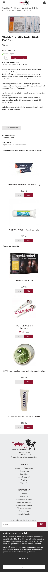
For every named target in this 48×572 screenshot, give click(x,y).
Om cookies (24, 511)
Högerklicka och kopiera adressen (15, 145)
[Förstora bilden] (24, 24)
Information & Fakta (24, 499)
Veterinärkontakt (24, 508)
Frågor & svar (24, 471)
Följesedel (24, 483)
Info (19, 195)
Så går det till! (24, 477)
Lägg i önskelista (11, 128)
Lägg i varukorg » (19, 58)
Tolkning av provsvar (24, 505)
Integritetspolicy (24, 514)
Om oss (24, 493)
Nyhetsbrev (24, 496)
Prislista (24, 480)
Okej (24, 567)
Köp (28, 195)
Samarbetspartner (24, 502)
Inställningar (24, 558)
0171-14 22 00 (25, 455)
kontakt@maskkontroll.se (27, 457)
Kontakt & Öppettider (24, 468)
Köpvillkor (24, 474)
